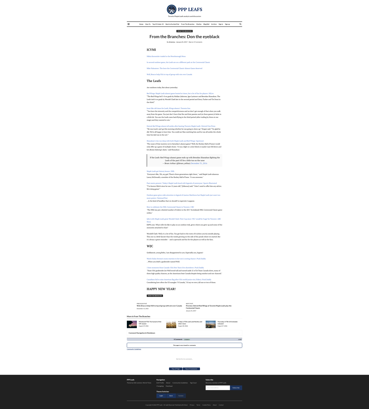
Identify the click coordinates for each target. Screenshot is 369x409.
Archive (214, 24)
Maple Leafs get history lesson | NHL (160, 171)
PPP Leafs (190, 9)
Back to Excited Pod (172, 24)
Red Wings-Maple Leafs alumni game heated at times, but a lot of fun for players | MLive (180, 93)
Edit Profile (160, 383)
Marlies (199, 24)
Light (161, 396)
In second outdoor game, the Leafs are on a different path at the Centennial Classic (178, 62)
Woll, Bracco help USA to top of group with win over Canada (169, 74)
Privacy (192, 405)
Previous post (142, 303)
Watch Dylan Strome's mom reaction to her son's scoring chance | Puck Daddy (176, 258)
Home (141, 24)
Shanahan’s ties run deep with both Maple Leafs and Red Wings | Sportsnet (175, 141)
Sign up (227, 24)
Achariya (171, 42)
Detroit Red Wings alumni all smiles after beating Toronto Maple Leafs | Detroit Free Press (181, 126)
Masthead (169, 386)
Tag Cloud (193, 383)
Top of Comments (191, 369)
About (168, 383)
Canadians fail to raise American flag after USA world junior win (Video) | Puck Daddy (179, 279)
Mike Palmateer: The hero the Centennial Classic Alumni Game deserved (174, 68)
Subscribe (236, 388)
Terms (198, 405)
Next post (189, 303)
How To (147, 24)
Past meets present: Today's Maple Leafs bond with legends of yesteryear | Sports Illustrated (182, 183)
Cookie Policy (206, 405)
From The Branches (187, 24)
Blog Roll (206, 24)
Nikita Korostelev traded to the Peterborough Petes (166, 56)
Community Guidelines (180, 383)
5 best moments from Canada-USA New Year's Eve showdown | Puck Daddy (175, 267)
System (181, 396)
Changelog (160, 386)
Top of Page (176, 369)
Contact (221, 405)
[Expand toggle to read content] (239, 333)
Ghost (186, 405)
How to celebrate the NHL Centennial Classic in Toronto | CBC (170, 207)
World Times (147, 383)
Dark (171, 396)
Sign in (221, 24)
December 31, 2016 (199, 163)
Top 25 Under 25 (158, 24)
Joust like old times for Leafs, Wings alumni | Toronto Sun (168, 108)
